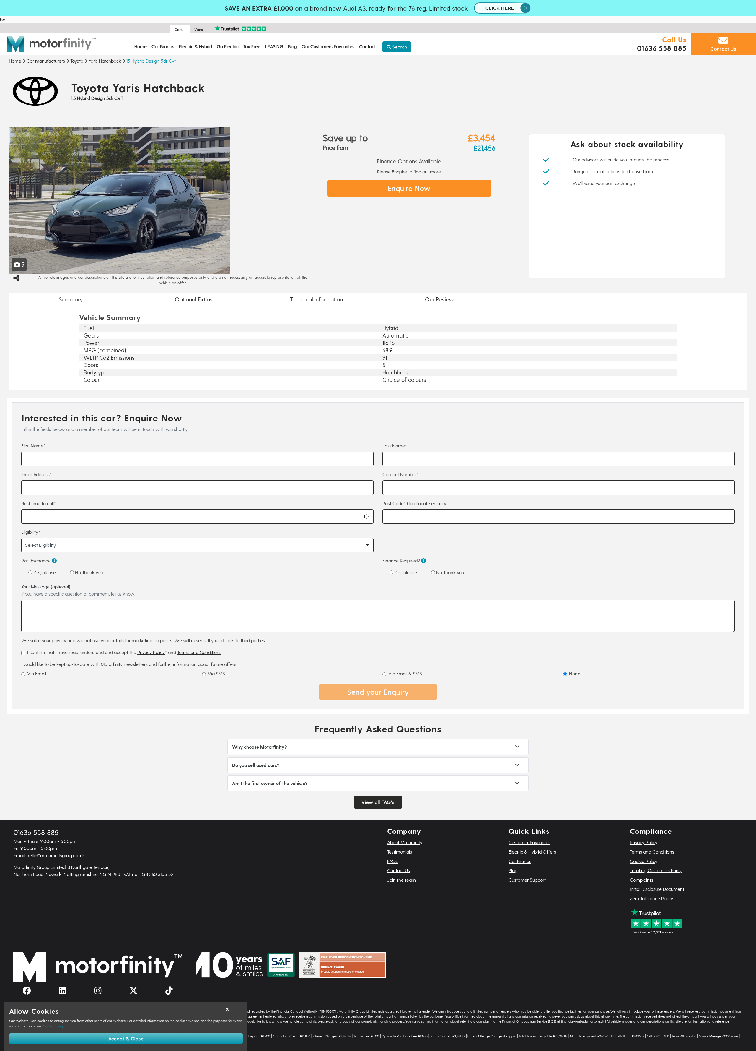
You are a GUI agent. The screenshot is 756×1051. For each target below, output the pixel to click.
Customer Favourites (529, 842)
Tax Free (251, 46)
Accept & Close (126, 1038)
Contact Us (398, 870)
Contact (367, 46)
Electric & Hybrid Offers (532, 851)
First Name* (33, 445)
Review (439, 299)
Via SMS (216, 673)
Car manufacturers (46, 61)
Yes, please (44, 572)
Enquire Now (409, 188)
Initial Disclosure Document (657, 889)
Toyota (76, 61)
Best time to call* (38, 503)
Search (399, 46)
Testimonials (399, 851)
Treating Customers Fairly (656, 870)
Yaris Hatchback (105, 61)
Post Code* (415, 503)
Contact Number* (400, 474)
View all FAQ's (378, 802)
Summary (71, 299)
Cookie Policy (643, 861)
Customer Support (527, 880)
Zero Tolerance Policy (651, 898)
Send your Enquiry (378, 691)
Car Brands (162, 46)
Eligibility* (30, 532)
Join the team (401, 880)
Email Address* (36, 474)
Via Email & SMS (405, 673)
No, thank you (88, 572)
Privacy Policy (151, 652)
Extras (193, 299)
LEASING (274, 46)
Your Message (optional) (78, 590)
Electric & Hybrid (195, 46)
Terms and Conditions (199, 652)
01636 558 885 (661, 48)
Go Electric (228, 46)
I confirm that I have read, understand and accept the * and (124, 652)
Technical (316, 299)
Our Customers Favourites (328, 46)
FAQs (392, 861)
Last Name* (394, 445)
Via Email (36, 673)
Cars (179, 29)
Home (140, 46)
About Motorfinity (404, 842)
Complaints (641, 880)
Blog (292, 46)
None (574, 673)
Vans (198, 29)
